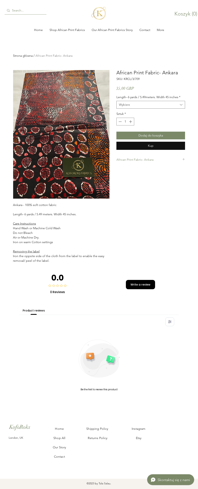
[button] (194, 217)
